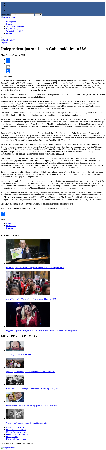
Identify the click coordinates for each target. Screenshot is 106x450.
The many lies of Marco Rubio (18, 354)
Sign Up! (5, 42)
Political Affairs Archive (16, 429)
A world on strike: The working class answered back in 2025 (31, 299)
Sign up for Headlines (15, 26)
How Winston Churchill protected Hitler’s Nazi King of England (32, 389)
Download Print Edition (16, 439)
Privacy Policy (12, 436)
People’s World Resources (17, 434)
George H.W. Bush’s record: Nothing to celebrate (26, 423)
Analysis (9, 223)
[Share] (55, 60)
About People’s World (15, 427)
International (11, 225)
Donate (9, 33)
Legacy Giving (12, 29)
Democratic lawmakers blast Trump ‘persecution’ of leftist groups (32, 406)
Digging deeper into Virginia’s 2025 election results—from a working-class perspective (41, 331)
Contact (9, 24)
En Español (11, 22)
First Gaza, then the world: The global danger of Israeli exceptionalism (35, 267)
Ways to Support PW (14, 31)
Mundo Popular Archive (16, 432)
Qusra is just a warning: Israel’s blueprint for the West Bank (30, 371)
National (9, 228)
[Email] (55, 67)
